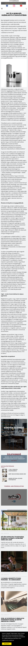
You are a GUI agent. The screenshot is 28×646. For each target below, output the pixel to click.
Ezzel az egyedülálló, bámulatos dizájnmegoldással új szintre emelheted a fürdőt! (12, 620)
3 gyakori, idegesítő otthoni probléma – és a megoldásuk (11, 579)
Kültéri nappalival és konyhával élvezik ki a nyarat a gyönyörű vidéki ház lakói (12, 538)
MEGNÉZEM (14, 441)
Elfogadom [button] (6, 643)
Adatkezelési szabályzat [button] (8, 640)
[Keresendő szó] (26, 8)
